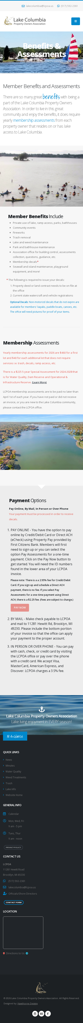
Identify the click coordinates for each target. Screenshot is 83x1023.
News (9, 759)
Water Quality (13, 771)
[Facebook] (48, 1014)
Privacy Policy (13, 847)
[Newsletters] (41, 1014)
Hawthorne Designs (28, 1003)
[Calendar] (35, 1014)
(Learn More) (39, 382)
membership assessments (34, 120)
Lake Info (11, 789)
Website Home (14, 795)
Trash (9, 783)
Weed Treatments (16, 777)
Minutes (10, 765)
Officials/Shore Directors (22, 893)
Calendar (13, 813)
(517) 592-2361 (69, 6)
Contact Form (14, 902)
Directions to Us (15, 953)
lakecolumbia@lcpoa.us (39, 6)
